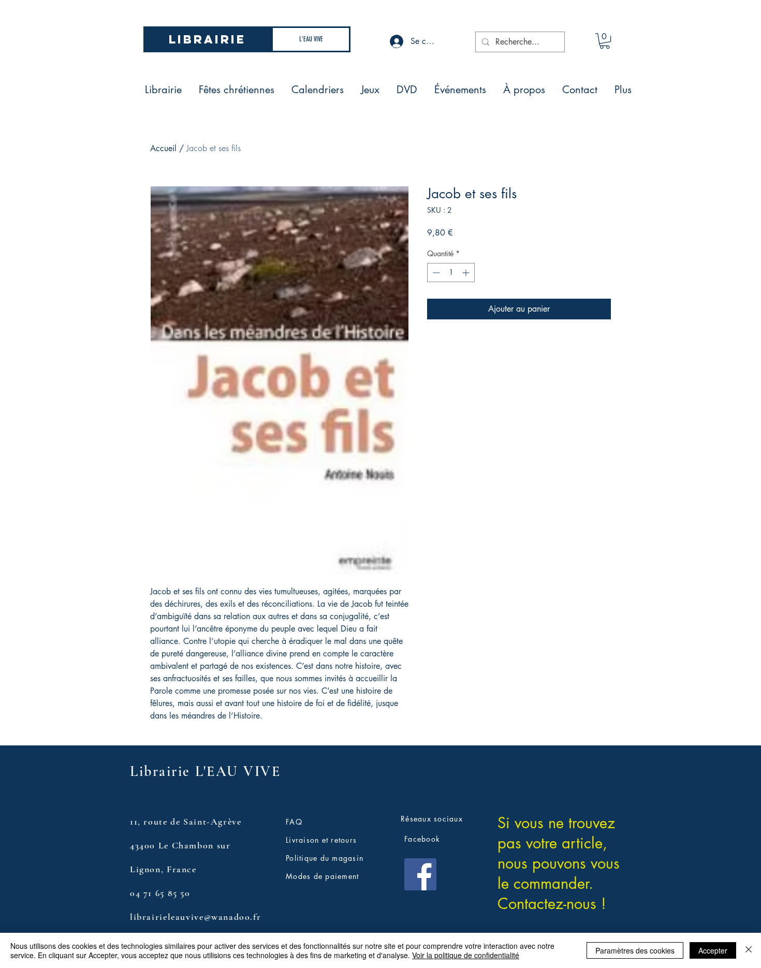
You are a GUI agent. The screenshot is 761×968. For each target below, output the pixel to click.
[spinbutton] (451, 272)
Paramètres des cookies (635, 950)
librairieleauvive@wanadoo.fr (195, 916)
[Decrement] (435, 272)
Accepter (712, 950)
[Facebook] (420, 874)
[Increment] (466, 272)
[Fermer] (748, 950)
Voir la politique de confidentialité (465, 955)
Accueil (163, 148)
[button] (604, 41)
